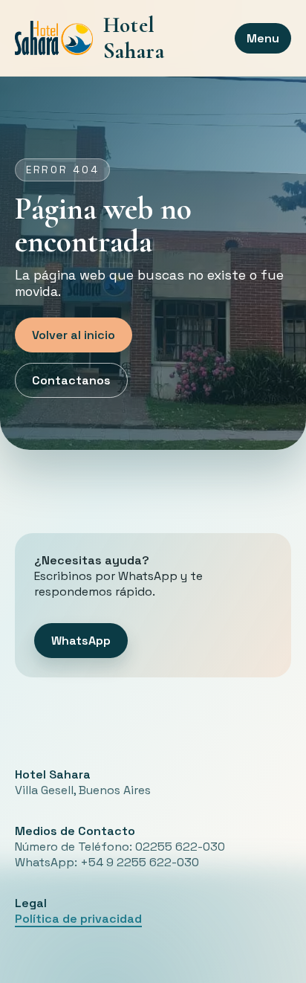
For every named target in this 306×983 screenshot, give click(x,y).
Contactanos (71, 380)
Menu (263, 38)
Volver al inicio (73, 335)
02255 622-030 (180, 846)
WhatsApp (81, 640)
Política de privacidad (78, 918)
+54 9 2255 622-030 (139, 862)
